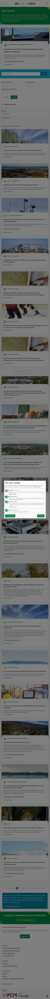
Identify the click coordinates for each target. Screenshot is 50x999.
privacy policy (37, 486)
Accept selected (10, 515)
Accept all (40, 515)
